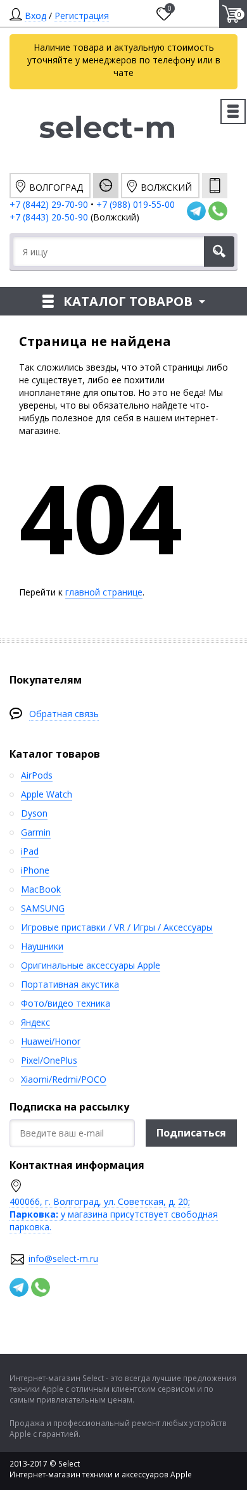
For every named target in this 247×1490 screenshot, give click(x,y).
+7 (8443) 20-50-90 (50, 217)
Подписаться (191, 1133)
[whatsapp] (217, 210)
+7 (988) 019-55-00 (135, 204)
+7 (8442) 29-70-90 (49, 204)
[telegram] (196, 210)
